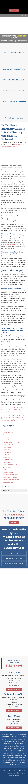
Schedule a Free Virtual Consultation (14, 102)
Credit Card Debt (8, 445)
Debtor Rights (7, 457)
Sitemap (23, 773)
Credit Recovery (7, 447)
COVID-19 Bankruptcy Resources (12, 442)
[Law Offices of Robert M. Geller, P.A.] (14, 7)
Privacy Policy (15, 773)
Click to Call (14, 11)
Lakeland (16, 753)
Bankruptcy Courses (14, 558)
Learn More (14, 522)
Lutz (11, 748)
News (4, 470)
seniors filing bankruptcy (10, 477)
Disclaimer (7, 773)
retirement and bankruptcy (11, 474)
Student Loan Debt (8, 482)
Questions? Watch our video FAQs (14, 91)
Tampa (13, 746)
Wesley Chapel (17, 751)
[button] (22, 15)
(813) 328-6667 (15, 683)
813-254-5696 (17, 410)
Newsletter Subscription (14, 564)
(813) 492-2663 (15, 724)
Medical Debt (7, 467)
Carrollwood (8, 751)
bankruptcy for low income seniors (13, 430)
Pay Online (14, 553)
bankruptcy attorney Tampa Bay (14, 415)
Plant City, (16, 748)
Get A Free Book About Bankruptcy (14, 69)
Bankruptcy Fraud (8, 432)
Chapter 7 (6, 440)
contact (12, 408)
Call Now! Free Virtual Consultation (14, 80)
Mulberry (22, 753)
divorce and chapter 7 (9, 420)
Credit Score (6, 450)
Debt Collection (7, 452)
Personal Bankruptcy (10, 146)
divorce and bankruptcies (8, 417)
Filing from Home (8, 460)
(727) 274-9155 (15, 707)
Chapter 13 (6, 437)
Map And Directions (14, 689)
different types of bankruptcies (10, 244)
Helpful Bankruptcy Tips (10, 465)
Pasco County (11, 762)
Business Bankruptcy (9, 435)
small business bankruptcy (11, 479)
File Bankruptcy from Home (14, 118)
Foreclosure (6, 462)
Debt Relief (6, 455)
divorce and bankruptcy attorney (12, 418)
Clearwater (19, 744)
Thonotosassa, (20, 746)
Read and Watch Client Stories (14, 53)
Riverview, (6, 748)
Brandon (21, 748)
